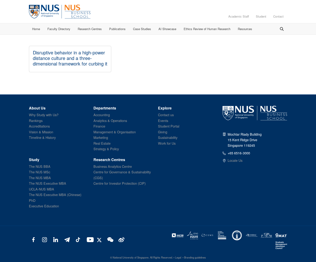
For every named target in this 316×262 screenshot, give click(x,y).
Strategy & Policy (106, 148)
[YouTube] (89, 239)
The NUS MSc (39, 171)
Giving (162, 131)
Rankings (36, 120)
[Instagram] (44, 239)
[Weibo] (120, 239)
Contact (278, 16)
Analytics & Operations (110, 120)
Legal (178, 257)
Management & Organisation (114, 131)
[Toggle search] (281, 29)
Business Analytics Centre (112, 166)
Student (261, 16)
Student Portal (168, 126)
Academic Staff (238, 16)
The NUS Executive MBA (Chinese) (55, 194)
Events (163, 120)
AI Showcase (167, 29)
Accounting (101, 114)
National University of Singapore (131, 257)
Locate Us (235, 160)
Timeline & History (42, 137)
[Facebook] (33, 239)
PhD (32, 200)
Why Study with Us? (44, 114)
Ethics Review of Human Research (207, 29)
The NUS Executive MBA (47, 183)
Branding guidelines (195, 257)
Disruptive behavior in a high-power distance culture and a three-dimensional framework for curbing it (70, 58)
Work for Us (167, 143)
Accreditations (39, 126)
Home (36, 29)
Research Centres (90, 29)
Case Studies (142, 29)
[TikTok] (77, 239)
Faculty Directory (58, 29)
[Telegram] (66, 239)
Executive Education (44, 205)
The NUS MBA (40, 177)
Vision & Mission (41, 131)
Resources (245, 29)
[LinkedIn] (55, 239)
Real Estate (102, 143)
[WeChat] (109, 239)
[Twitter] (100, 239)
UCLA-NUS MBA (41, 189)
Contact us (166, 114)
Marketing (100, 137)
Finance (99, 126)
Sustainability (167, 137)
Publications (117, 29)
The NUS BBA (39, 166)
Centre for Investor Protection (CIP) (119, 183)
